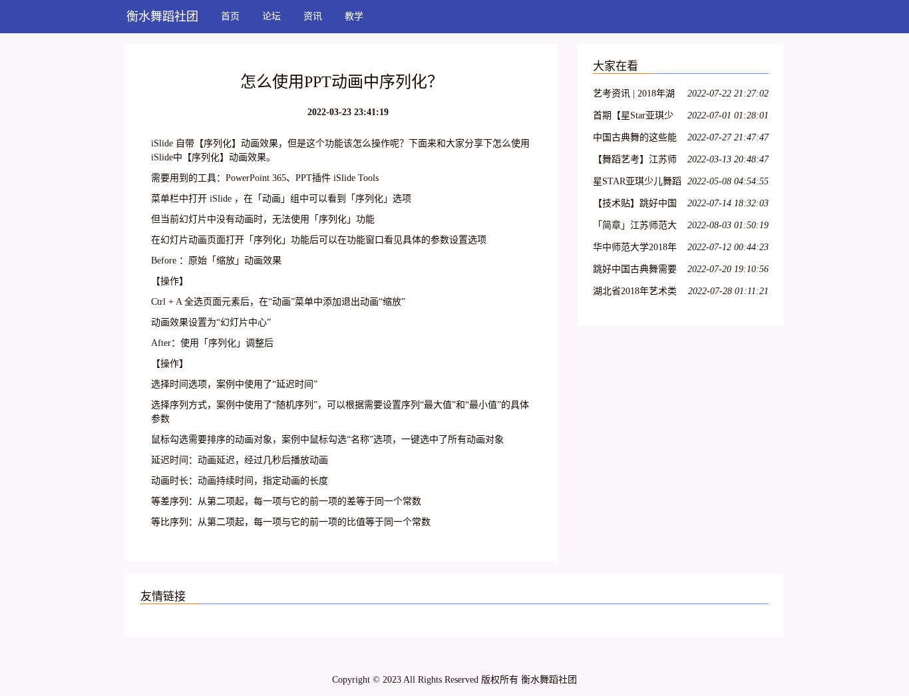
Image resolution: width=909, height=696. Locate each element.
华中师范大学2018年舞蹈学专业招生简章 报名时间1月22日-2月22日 (636, 249)
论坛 (271, 16)
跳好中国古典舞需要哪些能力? (635, 271)
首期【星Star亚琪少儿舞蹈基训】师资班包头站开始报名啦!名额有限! (636, 117)
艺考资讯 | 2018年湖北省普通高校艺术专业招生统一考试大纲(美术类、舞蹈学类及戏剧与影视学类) (636, 95)
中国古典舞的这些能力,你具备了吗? (635, 139)
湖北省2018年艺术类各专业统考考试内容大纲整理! (635, 293)
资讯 (312, 16)
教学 (354, 16)
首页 (230, 16)
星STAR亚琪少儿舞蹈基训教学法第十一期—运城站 (637, 183)
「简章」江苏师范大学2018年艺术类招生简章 (635, 227)
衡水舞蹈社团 (162, 16)
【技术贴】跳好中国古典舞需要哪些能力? (637, 205)
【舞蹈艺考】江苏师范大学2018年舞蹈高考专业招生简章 (635, 161)
